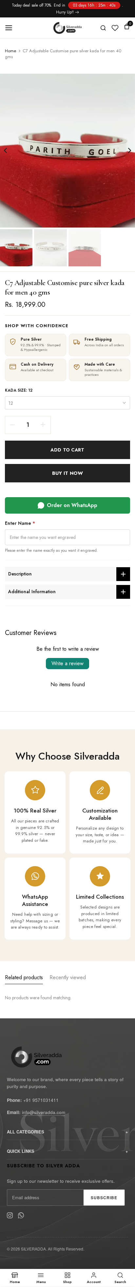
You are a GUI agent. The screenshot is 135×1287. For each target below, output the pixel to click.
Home (10, 51)
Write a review (67, 663)
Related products (24, 977)
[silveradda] (67, 28)
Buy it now (67, 473)
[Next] (125, 150)
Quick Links (20, 1151)
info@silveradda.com (43, 1112)
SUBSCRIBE (104, 1198)
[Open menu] (11, 28)
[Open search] (103, 28)
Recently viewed (67, 977)
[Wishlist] (115, 28)
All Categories (25, 1132)
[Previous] (9, 150)
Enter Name (20, 523)
